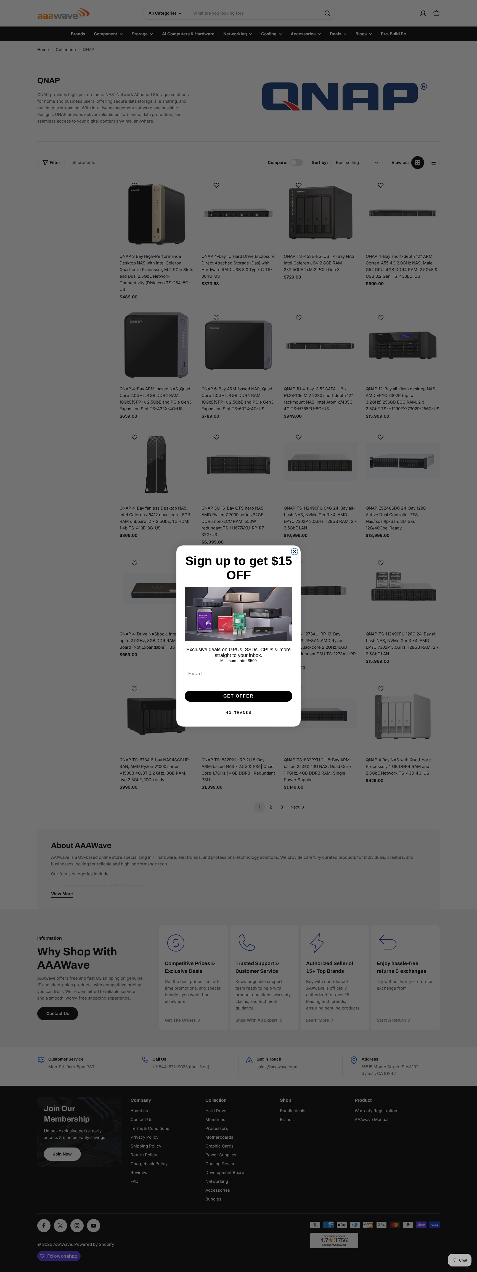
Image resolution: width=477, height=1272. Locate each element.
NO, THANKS (239, 713)
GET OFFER (238, 696)
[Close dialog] (294, 551)
